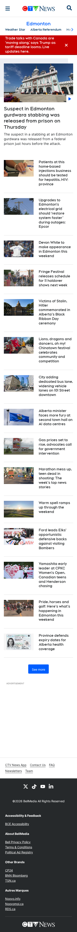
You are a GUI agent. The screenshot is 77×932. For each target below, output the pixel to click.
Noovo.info (12, 898)
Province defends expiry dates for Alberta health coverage (54, 642)
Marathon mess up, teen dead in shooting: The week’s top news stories (55, 478)
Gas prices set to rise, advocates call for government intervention (55, 446)
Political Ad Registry (19, 852)
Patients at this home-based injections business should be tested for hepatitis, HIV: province (55, 173)
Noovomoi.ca (14, 904)
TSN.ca (10, 880)
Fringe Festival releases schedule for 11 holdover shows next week (54, 278)
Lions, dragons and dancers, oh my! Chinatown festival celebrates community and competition (55, 350)
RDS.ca (10, 909)
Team (29, 771)
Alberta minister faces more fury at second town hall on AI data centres (56, 417)
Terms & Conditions (18, 847)
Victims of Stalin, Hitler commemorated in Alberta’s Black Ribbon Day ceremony (54, 312)
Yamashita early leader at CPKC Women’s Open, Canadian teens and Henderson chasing (53, 575)
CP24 (9, 870)
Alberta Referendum (45, 29)
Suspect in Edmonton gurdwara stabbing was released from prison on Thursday (32, 118)
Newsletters (13, 771)
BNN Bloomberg (16, 875)
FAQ (52, 765)
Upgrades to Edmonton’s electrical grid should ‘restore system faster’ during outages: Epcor (52, 213)
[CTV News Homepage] (38, 8)
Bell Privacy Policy (18, 842)
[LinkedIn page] (51, 786)
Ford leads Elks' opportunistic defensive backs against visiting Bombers (53, 539)
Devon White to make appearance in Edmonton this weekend (55, 249)
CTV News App (16, 765)
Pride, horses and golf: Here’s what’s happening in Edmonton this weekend (54, 611)
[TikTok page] (34, 786)
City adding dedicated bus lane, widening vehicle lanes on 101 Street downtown (56, 386)
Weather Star (15, 29)
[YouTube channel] (42, 786)
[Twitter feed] (25, 786)
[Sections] (7, 8)
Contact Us (38, 765)
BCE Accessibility (17, 824)
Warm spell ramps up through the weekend (54, 507)
